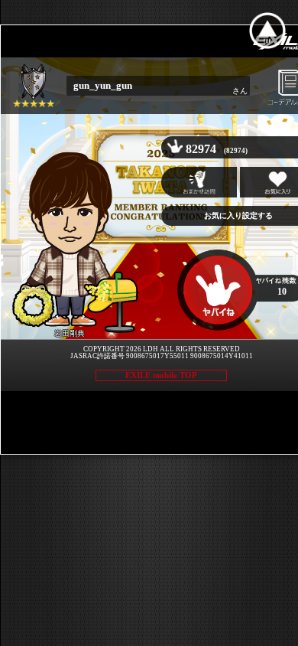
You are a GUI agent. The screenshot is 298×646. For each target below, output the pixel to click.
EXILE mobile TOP (161, 375)
